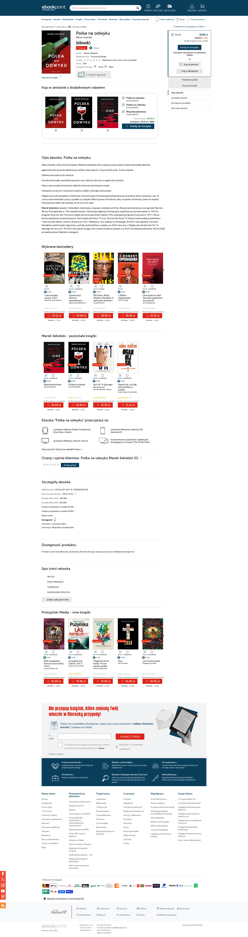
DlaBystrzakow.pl (166, 908)
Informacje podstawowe (80, 801)
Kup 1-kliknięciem (190, 71)
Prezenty (100, 819)
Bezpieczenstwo (76, 805)
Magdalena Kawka (149, 663)
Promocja (82, 48)
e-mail (51, 737)
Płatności (127, 823)
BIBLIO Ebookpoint (159, 826)
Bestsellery (125, 19)
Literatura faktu (59, 524)
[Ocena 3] (91, 60)
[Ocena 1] (85, 60)
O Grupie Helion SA (186, 799)
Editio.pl (142, 908)
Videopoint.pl (85, 915)
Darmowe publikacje (51, 827)
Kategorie (46, 19)
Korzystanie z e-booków (79, 813)
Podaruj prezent (198, 19)
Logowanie (101, 799)
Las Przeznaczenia (151, 661)
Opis (177, 92)
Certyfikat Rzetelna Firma (189, 803)
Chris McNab (123, 300)
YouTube (3, 891)
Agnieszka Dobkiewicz (77, 303)
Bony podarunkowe (50, 839)
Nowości (113, 19)
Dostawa (127, 819)
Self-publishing (157, 817)
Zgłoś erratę (47, 515)
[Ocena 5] (96, 60)
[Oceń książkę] (92, 60)
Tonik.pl (200, 925)
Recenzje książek (130, 831)
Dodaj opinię (70, 465)
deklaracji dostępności (124, 551)
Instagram (3, 885)
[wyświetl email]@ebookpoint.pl (114, 928)
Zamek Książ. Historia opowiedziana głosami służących (77, 299)
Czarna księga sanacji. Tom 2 (51, 296)
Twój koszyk (101, 807)
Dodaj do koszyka (189, 47)
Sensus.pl (123, 908)
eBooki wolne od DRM (79, 829)
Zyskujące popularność (52, 819)
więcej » (102, 748)
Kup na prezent (191, 64)
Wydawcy (46, 835)
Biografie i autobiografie (63, 527)
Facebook (3, 874)
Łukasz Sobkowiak (100, 668)
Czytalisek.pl (124, 915)
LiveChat (127, 839)
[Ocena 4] (93, 60)
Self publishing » (169, 774)
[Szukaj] (137, 8)
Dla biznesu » (68, 774)
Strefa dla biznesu (159, 799)
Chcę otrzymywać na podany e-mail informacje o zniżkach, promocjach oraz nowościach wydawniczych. (87, 746)
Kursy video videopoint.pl (189, 840)
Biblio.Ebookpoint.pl (168, 915)
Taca (120, 661)
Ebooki (57, 19)
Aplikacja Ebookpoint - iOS (80, 855)
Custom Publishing (159, 830)
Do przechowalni (189, 85)
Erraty (126, 827)
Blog (44, 847)
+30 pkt (95, 48)
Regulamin (128, 803)
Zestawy (46, 831)
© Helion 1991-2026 (49, 930)
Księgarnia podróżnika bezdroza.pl (187, 828)
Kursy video (90, 19)
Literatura (46, 524)
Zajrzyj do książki (50, 77)
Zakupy (72, 809)
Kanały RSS (3, 905)
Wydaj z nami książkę (160, 821)
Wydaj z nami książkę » (122, 762)
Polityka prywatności (132, 807)
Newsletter (101, 827)
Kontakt (127, 799)
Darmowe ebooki (140, 19)
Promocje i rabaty (49, 815)
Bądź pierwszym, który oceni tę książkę (119, 60)
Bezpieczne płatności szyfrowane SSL (65, 898)
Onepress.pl (104, 908)
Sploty (142, 915)
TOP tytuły (47, 811)
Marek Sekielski (91, 53)
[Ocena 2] (88, 60)
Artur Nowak (123, 392)
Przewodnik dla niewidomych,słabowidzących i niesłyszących (76, 821)
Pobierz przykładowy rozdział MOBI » (58, 511)
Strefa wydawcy (158, 803)
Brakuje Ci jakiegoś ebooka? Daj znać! (130, 774)
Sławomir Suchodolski (52, 300)
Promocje (102, 19)
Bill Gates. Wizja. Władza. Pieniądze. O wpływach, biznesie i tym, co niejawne (103, 299)
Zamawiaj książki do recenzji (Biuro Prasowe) (161, 812)
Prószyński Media (98, 56)
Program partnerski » (72, 762)
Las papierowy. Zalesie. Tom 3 (75, 662)
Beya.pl (102, 915)
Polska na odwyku (136, 104)
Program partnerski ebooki (162, 807)
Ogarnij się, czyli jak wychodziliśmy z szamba (127, 387)
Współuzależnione (136, 111)
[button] (163, 270)
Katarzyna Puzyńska (76, 666)
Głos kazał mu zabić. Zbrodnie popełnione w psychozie (153, 298)
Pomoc (77, 449)
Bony (182, 19)
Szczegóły (179, 98)
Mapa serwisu (129, 835)
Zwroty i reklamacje (132, 815)
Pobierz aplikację (166, 19)
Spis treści (179, 108)
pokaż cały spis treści (58, 599)
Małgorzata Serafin (113, 389)
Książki (79, 19)
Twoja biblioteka (103, 815)
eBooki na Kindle (76, 840)
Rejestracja (101, 803)
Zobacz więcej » (57, 754)
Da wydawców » (169, 762)
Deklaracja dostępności (133, 811)
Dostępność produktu (181, 103)
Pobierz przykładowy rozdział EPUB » (58, 507)
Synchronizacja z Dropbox (80, 844)
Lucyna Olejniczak (51, 668)
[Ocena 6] (99, 60)
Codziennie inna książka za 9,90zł (188, 27)
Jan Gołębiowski (149, 303)
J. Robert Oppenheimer (124, 296)
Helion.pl (82, 908)
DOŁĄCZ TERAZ (130, 736)
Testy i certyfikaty (50, 843)
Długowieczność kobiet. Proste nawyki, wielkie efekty (101, 665)
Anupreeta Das (99, 303)
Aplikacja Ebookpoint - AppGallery (79, 860)
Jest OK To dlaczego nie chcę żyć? (103, 385)
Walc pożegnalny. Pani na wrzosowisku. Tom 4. (54, 663)
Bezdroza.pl (184, 908)
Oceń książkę (102, 823)
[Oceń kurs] (51, 464)
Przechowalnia (102, 811)
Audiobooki (67, 19)
